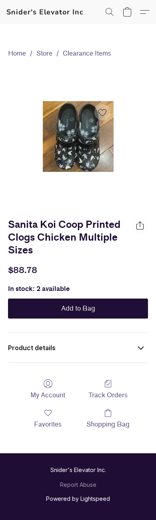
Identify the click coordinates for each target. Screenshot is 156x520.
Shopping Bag (108, 424)
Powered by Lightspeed (78, 498)
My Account (47, 395)
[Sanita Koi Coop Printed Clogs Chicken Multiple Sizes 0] (78, 136)
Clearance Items (87, 53)
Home (17, 53)
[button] (45, 12)
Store (44, 53)
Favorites (48, 424)
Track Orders (108, 395)
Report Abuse (78, 484)
